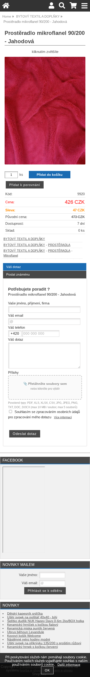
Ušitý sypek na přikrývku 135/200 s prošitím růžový (44, 643)
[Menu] (84, 6)
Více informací (63, 417)
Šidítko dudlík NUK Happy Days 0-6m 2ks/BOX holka (45, 621)
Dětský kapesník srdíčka (25, 613)
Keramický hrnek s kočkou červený (32, 647)
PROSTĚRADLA (59, 245)
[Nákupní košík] (73, 7)
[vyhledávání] (62, 7)
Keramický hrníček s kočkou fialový (32, 624)
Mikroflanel (10, 255)
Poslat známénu (18, 274)
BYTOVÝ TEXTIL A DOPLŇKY (24, 239)
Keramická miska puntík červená (31, 628)
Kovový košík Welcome (24, 636)
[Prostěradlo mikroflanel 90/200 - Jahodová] (45, 111)
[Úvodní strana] (6, 7)
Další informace (68, 664)
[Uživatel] (51, 7)
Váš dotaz (13, 267)
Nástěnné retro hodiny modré (28, 639)
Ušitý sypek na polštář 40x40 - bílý (32, 617)
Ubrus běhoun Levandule (25, 632)
